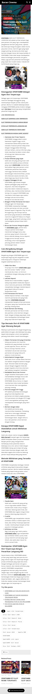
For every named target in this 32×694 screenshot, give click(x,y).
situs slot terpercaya (11, 629)
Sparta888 (7, 18)
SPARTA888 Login (12, 227)
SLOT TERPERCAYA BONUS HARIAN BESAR (14, 122)
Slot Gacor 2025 (9, 632)
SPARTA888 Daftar (10, 533)
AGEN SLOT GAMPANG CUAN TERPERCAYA (14, 118)
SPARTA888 (5, 38)
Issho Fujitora (7, 683)
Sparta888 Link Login (11, 639)
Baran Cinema (9, 2)
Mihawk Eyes (10, 31)
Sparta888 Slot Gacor (11, 643)
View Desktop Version (17, 690)
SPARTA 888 (16, 165)
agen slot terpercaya (15, 611)
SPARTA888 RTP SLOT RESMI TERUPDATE (9, 679)
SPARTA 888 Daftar (20, 575)
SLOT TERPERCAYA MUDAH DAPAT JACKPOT (14, 133)
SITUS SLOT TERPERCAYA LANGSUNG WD (14, 126)
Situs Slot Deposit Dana (12, 618)
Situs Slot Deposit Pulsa (12, 622)
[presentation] (27, 672)
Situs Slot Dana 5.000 (11, 615)
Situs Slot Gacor (9, 625)
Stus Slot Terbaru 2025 (11, 646)
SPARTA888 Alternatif (18, 300)
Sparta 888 (22, 632)
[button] (29, 2)
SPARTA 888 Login (25, 267)
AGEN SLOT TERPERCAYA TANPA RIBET (13, 130)
